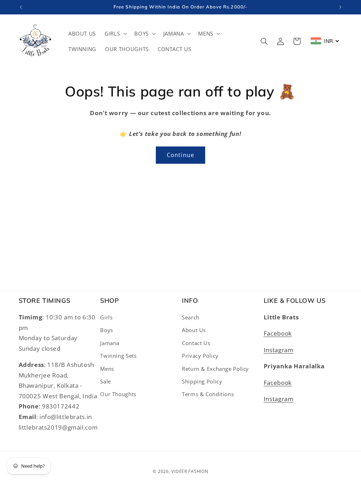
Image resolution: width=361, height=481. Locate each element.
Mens (107, 368)
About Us (194, 329)
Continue (180, 155)
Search (191, 317)
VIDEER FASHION (189, 471)
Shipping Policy (202, 381)
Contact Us (196, 342)
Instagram (279, 350)
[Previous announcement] (21, 7)
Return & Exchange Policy (215, 368)
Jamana (110, 342)
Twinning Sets (118, 355)
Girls (106, 317)
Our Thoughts (118, 394)
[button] (115, 33)
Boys (106, 329)
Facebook (278, 333)
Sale (105, 381)
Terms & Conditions (208, 394)
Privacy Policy (200, 355)
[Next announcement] (340, 7)
